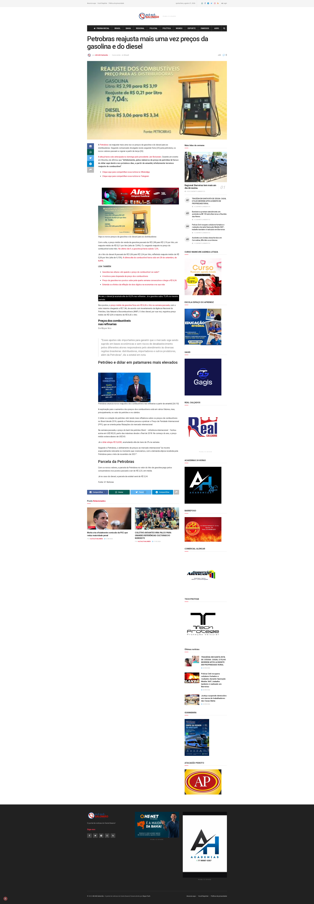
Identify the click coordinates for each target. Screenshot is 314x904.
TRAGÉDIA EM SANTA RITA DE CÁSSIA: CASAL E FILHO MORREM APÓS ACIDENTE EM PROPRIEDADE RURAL (209, 201)
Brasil (117, 28)
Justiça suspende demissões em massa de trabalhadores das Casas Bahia (214, 698)
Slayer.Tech (146, 896)
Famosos (205, 28)
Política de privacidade (116, 3)
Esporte (192, 28)
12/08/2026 (109, 539)
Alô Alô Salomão (101, 55)
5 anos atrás (116, 55)
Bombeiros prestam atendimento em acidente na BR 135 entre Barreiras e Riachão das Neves (209, 214)
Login (225, 3)
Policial (153, 28)
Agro (216, 28)
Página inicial (103, 28)
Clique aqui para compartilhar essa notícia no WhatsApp (126, 172)
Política (167, 28)
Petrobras (104, 145)
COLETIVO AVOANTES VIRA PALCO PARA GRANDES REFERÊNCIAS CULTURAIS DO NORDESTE (153, 535)
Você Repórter (102, 3)
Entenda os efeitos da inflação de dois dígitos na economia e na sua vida (133, 284)
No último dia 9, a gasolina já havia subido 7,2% (138, 249)
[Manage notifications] (5, 899)
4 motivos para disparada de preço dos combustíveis (125, 276)
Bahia (128, 28)
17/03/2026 (157, 541)
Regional (140, 28)
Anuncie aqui (91, 3)
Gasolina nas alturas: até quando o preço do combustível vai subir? (130, 272)
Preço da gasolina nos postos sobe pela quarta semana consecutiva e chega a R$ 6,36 (139, 280)
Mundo (179, 28)
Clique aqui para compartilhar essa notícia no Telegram (125, 176)
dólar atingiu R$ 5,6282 (112, 442)
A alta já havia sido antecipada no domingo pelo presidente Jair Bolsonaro (129, 157)
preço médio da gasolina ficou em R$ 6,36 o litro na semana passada (140, 305)
